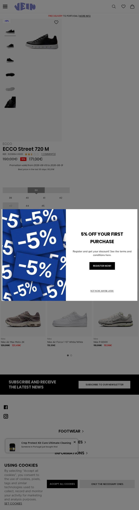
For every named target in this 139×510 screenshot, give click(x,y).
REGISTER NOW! (102, 266)
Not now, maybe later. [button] (102, 291)
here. (108, 255)
